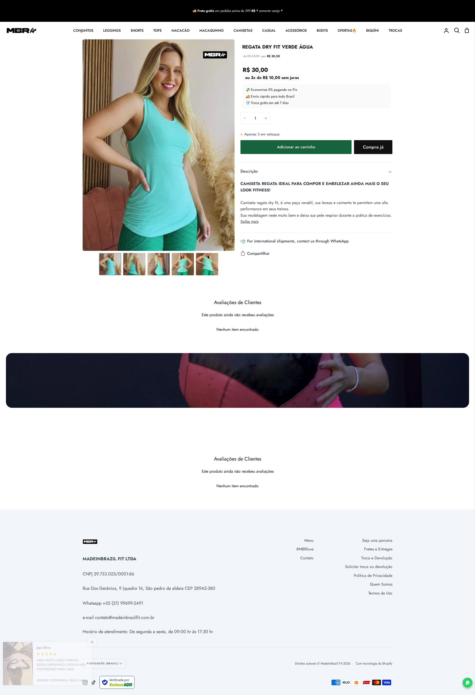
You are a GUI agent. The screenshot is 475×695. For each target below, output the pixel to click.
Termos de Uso (380, 593)
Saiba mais (249, 221)
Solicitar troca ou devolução (368, 566)
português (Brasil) (103, 663)
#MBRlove (304, 549)
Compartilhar (258, 253)
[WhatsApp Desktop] (468, 683)
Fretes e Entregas (378, 549)
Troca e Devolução (376, 558)
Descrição (249, 171)
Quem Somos (381, 584)
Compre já (373, 147)
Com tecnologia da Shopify (374, 663)
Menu (308, 540)
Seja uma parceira (377, 540)
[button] (99, 642)
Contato (306, 558)
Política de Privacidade (373, 575)
